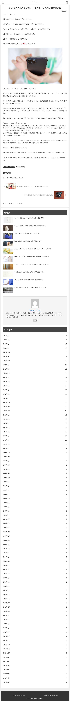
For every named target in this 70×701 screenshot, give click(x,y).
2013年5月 (35, 582)
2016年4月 (35, 482)
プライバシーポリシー (19, 695)
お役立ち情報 (21, 166)
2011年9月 (35, 657)
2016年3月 (35, 486)
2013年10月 (35, 561)
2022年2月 (35, 394)
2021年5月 (35, 431)
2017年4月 (35, 461)
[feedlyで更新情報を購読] (34, 320)
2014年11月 (35, 536)
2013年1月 (35, 599)
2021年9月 (35, 415)
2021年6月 (35, 427)
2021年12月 (35, 402)
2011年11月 (35, 649)
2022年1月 (35, 398)
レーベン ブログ (35, 310)
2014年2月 (35, 557)
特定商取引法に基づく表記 (51, 695)
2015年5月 (35, 515)
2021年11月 (35, 406)
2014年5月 (35, 548)
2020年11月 (35, 457)
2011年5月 (35, 674)
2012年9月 (35, 615)
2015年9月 (35, 502)
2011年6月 (35, 669)
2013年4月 (35, 586)
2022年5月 (35, 381)
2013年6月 (35, 578)
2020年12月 (35, 452)
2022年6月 (35, 377)
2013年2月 (35, 594)
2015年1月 (35, 527)
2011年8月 (35, 661)
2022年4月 (35, 385)
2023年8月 (35, 335)
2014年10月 (35, 540)
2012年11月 (35, 607)
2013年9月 (35, 565)
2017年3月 (35, 465)
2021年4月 (35, 436)
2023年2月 (35, 344)
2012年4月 (35, 636)
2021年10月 (35, 411)
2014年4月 (35, 553)
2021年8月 (35, 419)
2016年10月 (35, 477)
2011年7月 (35, 665)
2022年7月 (35, 373)
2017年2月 (35, 469)
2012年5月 (35, 632)
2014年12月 (35, 532)
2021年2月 (35, 444)
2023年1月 (35, 348)
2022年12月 (35, 352)
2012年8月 (35, 619)
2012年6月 (35, 628)
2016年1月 (35, 494)
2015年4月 (35, 519)
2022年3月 (35, 390)
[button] (64, 360)
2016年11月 (35, 473)
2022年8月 (35, 369)
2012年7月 (35, 624)
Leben (35, 2)
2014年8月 (35, 544)
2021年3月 (35, 440)
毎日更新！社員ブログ (10, 166)
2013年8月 (35, 569)
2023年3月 (35, 340)
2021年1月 (35, 448)
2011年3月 (35, 682)
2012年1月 (35, 640)
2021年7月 (35, 423)
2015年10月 (35, 498)
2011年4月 (35, 678)
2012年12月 (35, 603)
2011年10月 (35, 653)
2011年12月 (35, 644)
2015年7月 (35, 511)
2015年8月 (35, 507)
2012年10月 (35, 611)
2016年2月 (35, 490)
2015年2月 (35, 523)
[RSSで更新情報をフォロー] (36, 320)
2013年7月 (35, 573)
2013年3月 (35, 590)
